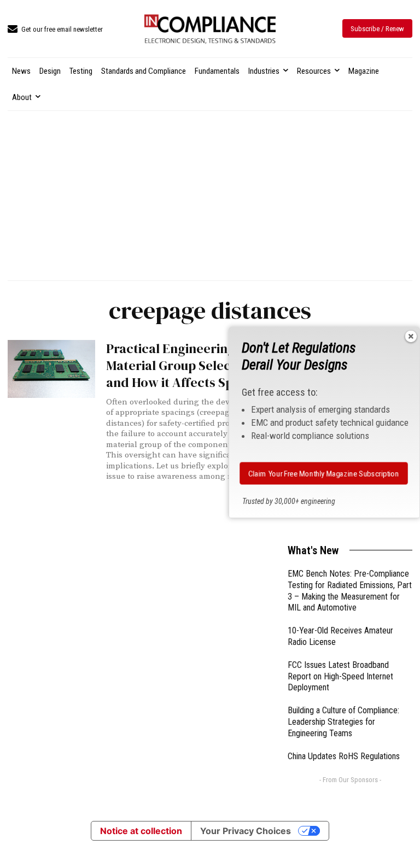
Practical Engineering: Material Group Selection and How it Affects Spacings (189, 365)
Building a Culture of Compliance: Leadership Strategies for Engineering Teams (343, 721)
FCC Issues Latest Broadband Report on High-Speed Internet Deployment (340, 676)
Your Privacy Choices (245, 830)
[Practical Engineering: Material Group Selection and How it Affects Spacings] (51, 369)
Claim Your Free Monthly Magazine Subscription (324, 473)
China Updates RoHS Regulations (344, 756)
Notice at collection (141, 830)
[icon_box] (55, 30)
